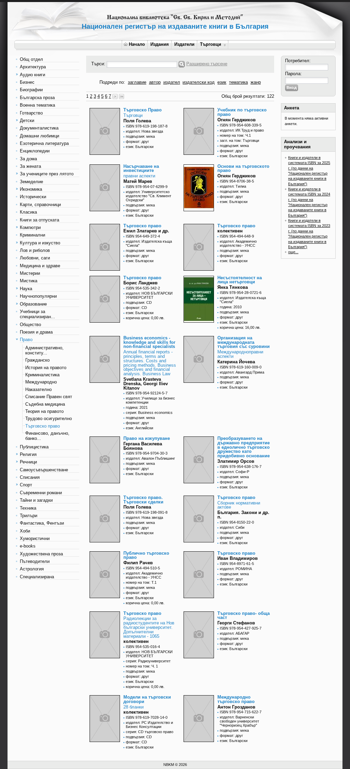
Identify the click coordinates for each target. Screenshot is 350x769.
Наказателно (38, 389)
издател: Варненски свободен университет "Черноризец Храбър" (239, 721)
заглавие (137, 82)
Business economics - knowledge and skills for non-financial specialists (149, 342)
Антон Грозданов (236, 707)
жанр (256, 82)
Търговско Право (142, 109)
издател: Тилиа (233, 186)
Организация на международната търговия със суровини (243, 342)
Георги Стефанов (236, 622)
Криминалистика (42, 374)
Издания (159, 44)
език (221, 82)
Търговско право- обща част (243, 615)
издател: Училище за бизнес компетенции (150, 400)
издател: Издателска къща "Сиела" (149, 243)
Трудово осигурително (48, 418)
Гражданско (37, 360)
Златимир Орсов (235, 461)
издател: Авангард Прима (242, 372)
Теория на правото (44, 411)
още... (293, 252)
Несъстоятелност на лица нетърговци (239, 280)
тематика (238, 82)
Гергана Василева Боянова (142, 446)
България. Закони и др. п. (243, 515)
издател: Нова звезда (144, 131)
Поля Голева (137, 120)
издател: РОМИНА (236, 569)
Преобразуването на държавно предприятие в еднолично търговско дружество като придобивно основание (243, 447)
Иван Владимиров (237, 558)
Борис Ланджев (140, 282)
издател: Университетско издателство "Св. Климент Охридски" (148, 196)
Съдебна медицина (45, 404)
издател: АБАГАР (234, 633)
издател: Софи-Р (234, 472)
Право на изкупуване (146, 438)
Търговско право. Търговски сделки (143, 499)
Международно (41, 381)
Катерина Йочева (236, 361)
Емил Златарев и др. (146, 230)
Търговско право (42, 426)
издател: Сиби (232, 527)
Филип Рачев (138, 562)
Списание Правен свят (48, 396)
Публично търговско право (146, 555)
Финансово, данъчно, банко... (47, 436)
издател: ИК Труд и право (242, 130)
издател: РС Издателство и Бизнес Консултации (149, 724)
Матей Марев (137, 181)
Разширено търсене (206, 63)
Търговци (210, 44)
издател (171, 82)
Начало (137, 44)
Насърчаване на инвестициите (141, 168)
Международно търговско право (236, 699)
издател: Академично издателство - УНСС (238, 243)
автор (155, 82)
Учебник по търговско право (242, 112)
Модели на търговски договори (147, 699)
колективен (230, 230)
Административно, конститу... (44, 350)
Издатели (184, 44)
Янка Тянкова (232, 287)
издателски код (199, 82)
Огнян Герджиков (236, 119)
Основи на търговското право (243, 168)
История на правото (45, 367)
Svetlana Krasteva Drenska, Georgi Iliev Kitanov (145, 384)
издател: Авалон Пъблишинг (150, 458)
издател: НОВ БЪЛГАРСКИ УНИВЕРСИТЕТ (149, 295)
